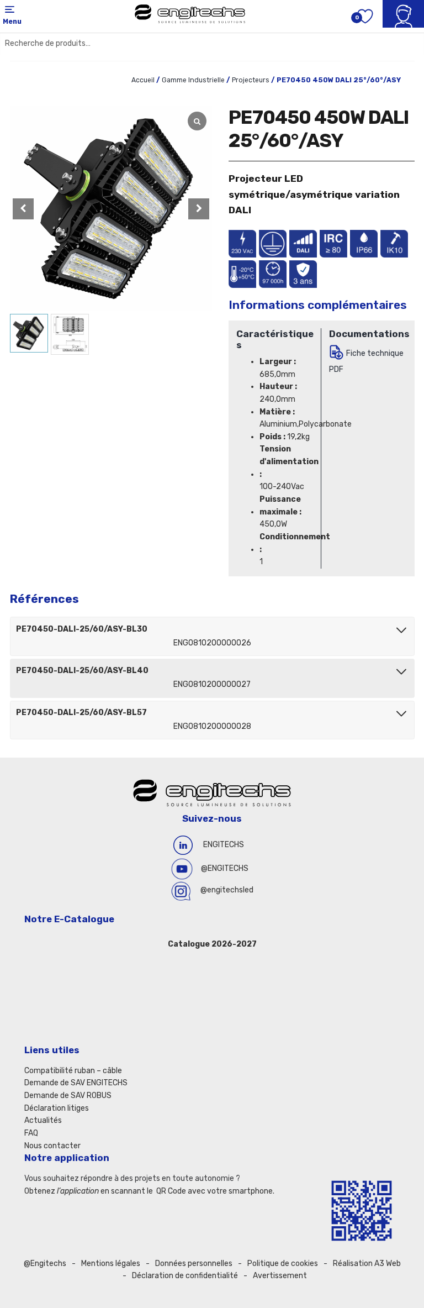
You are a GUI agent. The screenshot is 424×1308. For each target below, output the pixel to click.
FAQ (31, 1133)
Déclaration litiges (56, 1108)
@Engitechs (45, 1263)
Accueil (143, 80)
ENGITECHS (223, 844)
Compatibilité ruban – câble (73, 1070)
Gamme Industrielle (193, 80)
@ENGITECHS (224, 868)
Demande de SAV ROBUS (68, 1095)
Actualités (43, 1120)
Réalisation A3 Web (367, 1263)
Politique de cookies (282, 1263)
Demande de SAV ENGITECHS (76, 1083)
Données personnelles (193, 1263)
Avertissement (280, 1275)
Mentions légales (110, 1263)
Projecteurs (250, 80)
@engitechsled (226, 890)
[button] (198, 208)
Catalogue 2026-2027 (212, 944)
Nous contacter (52, 1146)
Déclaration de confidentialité (185, 1275)
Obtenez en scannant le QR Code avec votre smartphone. (149, 1191)
